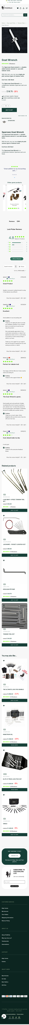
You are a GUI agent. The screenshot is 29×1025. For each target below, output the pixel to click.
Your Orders (5, 914)
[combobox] (20, 270)
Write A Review (17, 259)
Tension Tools (21, 23)
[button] (14, 856)
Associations (5, 944)
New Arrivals (5, 975)
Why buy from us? (7, 938)
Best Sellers (5, 982)
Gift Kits (4, 985)
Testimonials (5, 941)
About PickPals (6, 935)
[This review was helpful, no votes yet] (21, 298)
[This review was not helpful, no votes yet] (24, 298)
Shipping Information (7, 917)
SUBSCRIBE (14, 886)
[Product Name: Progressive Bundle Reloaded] (14, 198)
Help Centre (5, 908)
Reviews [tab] (12, 221)
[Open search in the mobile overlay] (14, 15)
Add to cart (9, 110)
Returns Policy (6, 920)
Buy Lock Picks (11, 23)
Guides (4, 961)
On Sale (4, 978)
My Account (5, 911)
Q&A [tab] (18, 221)
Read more (14, 745)
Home (3, 23)
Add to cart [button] (14, 510)
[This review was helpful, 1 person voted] (21, 457)
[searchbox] (8, 266)
